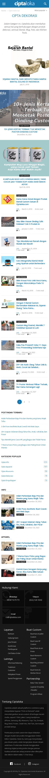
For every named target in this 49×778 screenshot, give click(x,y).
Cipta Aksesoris (21, 471)
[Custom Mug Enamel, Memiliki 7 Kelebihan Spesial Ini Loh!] (7, 326)
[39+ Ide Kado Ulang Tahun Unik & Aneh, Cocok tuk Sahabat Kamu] (7, 365)
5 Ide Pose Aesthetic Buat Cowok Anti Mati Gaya (20, 426)
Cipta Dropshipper (21, 480)
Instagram (35, 764)
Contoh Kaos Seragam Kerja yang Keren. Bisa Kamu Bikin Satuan (31, 570)
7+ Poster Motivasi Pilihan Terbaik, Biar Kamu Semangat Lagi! (32, 385)
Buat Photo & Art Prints (36, 650)
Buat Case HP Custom (35, 642)
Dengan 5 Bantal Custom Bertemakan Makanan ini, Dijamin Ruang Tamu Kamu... (31, 305)
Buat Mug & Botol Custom (36, 664)
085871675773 (13, 598)
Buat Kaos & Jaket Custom (36, 635)
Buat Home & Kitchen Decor (35, 671)
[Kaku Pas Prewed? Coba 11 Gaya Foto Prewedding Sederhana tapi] (7, 345)
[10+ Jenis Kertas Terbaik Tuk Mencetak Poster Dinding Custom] (24, 108)
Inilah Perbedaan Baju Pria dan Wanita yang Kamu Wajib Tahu (23, 419)
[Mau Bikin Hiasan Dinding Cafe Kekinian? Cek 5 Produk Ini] (7, 222)
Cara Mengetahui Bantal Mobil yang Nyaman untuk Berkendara (30, 262)
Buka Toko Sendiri (37, 683)
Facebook (17, 764)
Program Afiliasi (36, 694)
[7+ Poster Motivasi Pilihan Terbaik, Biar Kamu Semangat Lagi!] (7, 385)
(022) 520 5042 (35, 598)
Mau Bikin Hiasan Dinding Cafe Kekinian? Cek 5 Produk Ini (29, 222)
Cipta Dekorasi (24, 76)
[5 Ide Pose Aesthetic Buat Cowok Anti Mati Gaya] (7, 512)
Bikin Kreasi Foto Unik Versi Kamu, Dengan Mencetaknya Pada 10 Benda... (31, 283)
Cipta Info (21, 462)
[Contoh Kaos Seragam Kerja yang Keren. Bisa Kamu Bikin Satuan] (7, 572)
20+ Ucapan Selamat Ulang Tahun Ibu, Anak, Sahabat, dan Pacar (24, 433)
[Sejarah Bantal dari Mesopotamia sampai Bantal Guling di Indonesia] (24, 58)
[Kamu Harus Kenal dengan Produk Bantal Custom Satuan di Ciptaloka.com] (7, 199)
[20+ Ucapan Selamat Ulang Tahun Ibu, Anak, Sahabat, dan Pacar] (7, 525)
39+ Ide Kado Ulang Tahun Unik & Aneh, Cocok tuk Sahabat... (31, 365)
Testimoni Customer (11, 668)
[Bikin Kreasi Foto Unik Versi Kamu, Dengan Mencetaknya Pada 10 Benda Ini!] (7, 281)
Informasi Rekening (15, 663)
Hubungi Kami (13, 638)
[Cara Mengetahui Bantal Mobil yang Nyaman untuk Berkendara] (7, 261)
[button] (45, 4)
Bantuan (11, 634)
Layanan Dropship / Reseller (37, 688)
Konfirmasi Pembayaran (12, 647)
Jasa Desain (12, 642)
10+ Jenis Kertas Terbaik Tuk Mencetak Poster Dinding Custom (24, 130)
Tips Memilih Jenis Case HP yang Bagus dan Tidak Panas (23, 439)
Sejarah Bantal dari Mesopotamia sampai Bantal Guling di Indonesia (24, 80)
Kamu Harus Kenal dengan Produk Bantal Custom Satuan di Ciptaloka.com (31, 201)
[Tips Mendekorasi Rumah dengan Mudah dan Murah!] (7, 241)
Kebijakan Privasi (14, 674)
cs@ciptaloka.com (13, 615)
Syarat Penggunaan (15, 678)
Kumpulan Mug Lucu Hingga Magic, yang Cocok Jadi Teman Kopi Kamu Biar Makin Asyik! (24, 182)
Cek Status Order (14, 653)
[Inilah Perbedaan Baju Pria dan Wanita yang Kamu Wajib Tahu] (7, 499)
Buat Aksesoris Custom (35, 657)
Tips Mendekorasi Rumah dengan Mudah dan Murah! (31, 242)
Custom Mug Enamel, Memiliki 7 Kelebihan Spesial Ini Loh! (30, 326)
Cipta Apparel (21, 466)
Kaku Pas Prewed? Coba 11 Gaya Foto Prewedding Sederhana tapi (31, 346)
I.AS (17, 209)
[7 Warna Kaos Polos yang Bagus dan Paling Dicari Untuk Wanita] (7, 559)
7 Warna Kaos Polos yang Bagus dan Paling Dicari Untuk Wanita (23, 446)
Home (3, 11)
